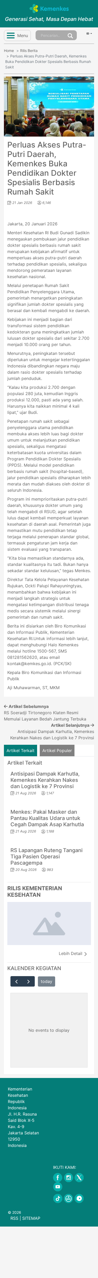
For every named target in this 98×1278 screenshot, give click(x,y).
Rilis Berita (29, 50)
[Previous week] (16, 981)
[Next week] (28, 981)
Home (9, 50)
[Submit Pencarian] (70, 35)
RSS (14, 1218)
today (46, 981)
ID (88, 33)
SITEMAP (31, 1218)
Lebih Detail (71, 953)
